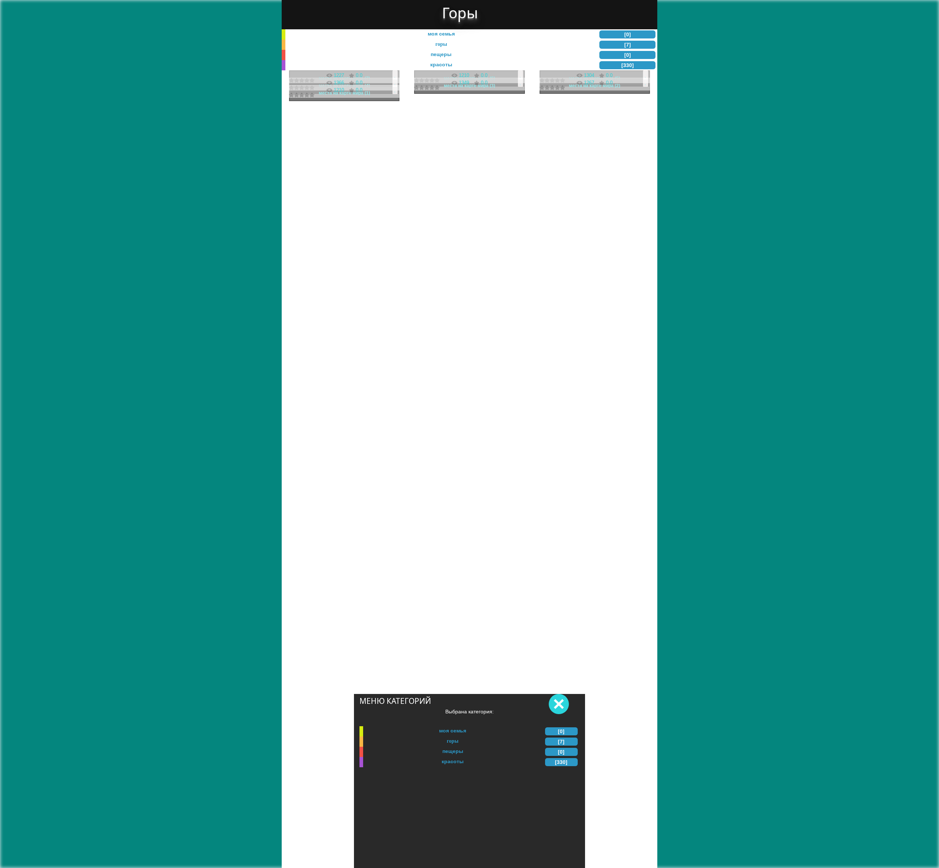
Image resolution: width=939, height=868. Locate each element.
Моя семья (452, 731)
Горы (452, 741)
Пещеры (452, 751)
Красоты (453, 761)
